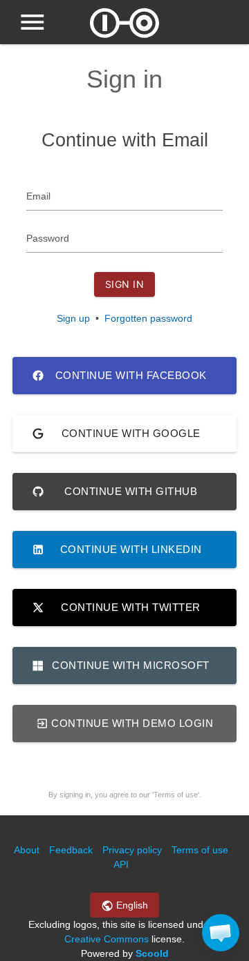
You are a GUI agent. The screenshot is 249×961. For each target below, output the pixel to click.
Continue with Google (131, 433)
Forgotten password (148, 318)
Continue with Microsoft (131, 665)
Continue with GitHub (130, 491)
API (121, 864)
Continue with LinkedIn (131, 549)
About (26, 849)
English (130, 905)
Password (47, 238)
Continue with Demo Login (131, 723)
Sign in (125, 284)
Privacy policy (132, 849)
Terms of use (200, 849)
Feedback (71, 849)
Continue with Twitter (131, 607)
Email (38, 196)
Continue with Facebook (131, 375)
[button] (220, 932)
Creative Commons (106, 938)
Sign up (73, 318)
